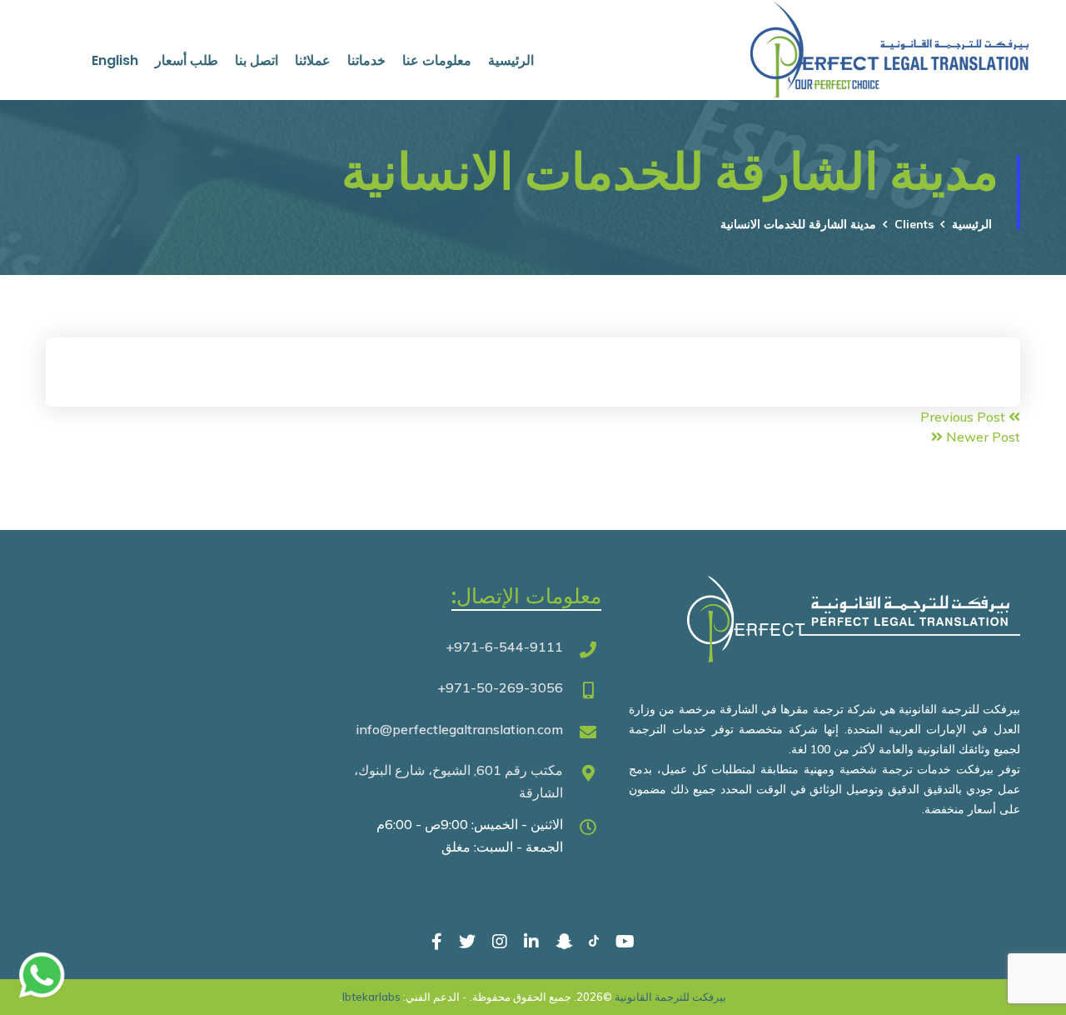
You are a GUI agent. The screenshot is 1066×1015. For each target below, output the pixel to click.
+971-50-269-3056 (500, 687)
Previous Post (964, 416)
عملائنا (313, 60)
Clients (914, 224)
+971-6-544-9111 (504, 646)
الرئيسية (511, 60)
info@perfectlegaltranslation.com (459, 729)
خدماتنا (366, 60)
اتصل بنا (256, 60)
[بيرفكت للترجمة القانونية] (926, 26)
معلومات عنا (436, 60)
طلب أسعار (186, 60)
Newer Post (981, 436)
